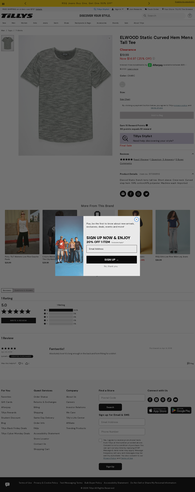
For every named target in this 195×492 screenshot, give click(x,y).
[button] (192, 231)
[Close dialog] (136, 219)
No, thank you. (111, 266)
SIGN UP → (112, 259)
